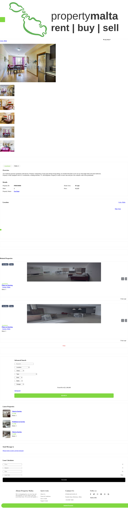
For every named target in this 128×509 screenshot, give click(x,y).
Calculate (64, 480)
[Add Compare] (126, 278)
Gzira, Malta (3, 41)
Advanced (17, 391)
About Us (42, 494)
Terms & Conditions (45, 496)
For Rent (16, 191)
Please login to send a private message (13, 450)
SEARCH (64, 396)
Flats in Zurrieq (7, 285)
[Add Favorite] (122, 278)
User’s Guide (43, 498)
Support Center (44, 501)
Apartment (7, 166)
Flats (11, 264)
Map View (118, 209)
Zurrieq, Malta (6, 287)
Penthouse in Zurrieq (18, 421)
